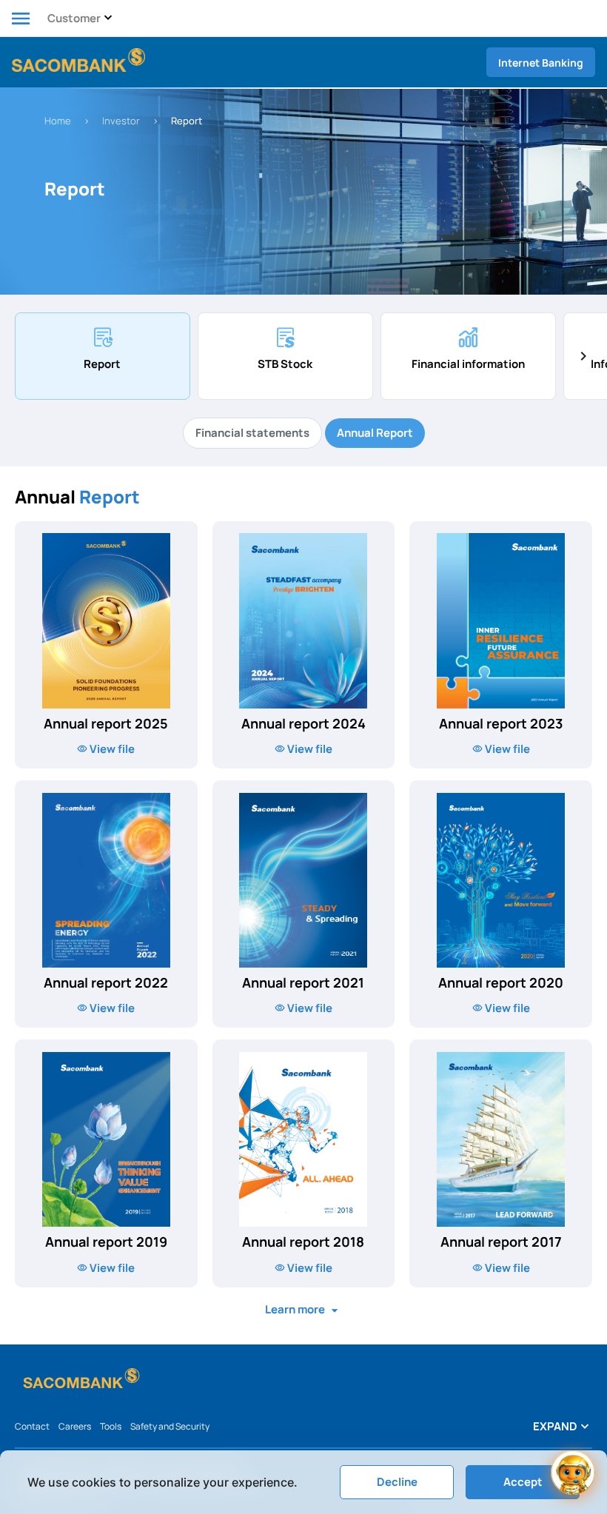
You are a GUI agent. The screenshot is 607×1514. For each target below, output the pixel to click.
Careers (74, 1426)
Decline (397, 1482)
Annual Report (375, 433)
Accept (523, 1482)
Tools (110, 1426)
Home (57, 120)
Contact (32, 1426)
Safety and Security (169, 1426)
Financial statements (252, 433)
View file (111, 749)
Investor (121, 120)
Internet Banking (540, 63)
